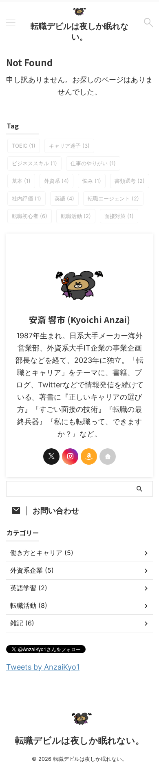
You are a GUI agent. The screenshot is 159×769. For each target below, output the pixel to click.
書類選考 (130, 181)
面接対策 (119, 216)
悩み (91, 181)
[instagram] (70, 456)
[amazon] (89, 456)
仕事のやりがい (93, 163)
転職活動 (76, 216)
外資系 (56, 181)
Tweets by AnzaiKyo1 (43, 667)
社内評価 (26, 198)
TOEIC (23, 145)
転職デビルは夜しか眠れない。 (79, 740)
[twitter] (51, 456)
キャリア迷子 (69, 145)
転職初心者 (29, 216)
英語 (64, 198)
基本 (21, 181)
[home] (107, 456)
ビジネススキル (34, 163)
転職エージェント (113, 198)
